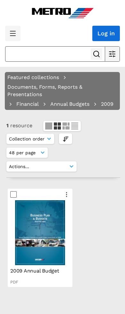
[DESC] (65, 138)
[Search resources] (96, 54)
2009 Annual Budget (34, 271)
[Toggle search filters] (112, 54)
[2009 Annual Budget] (40, 232)
